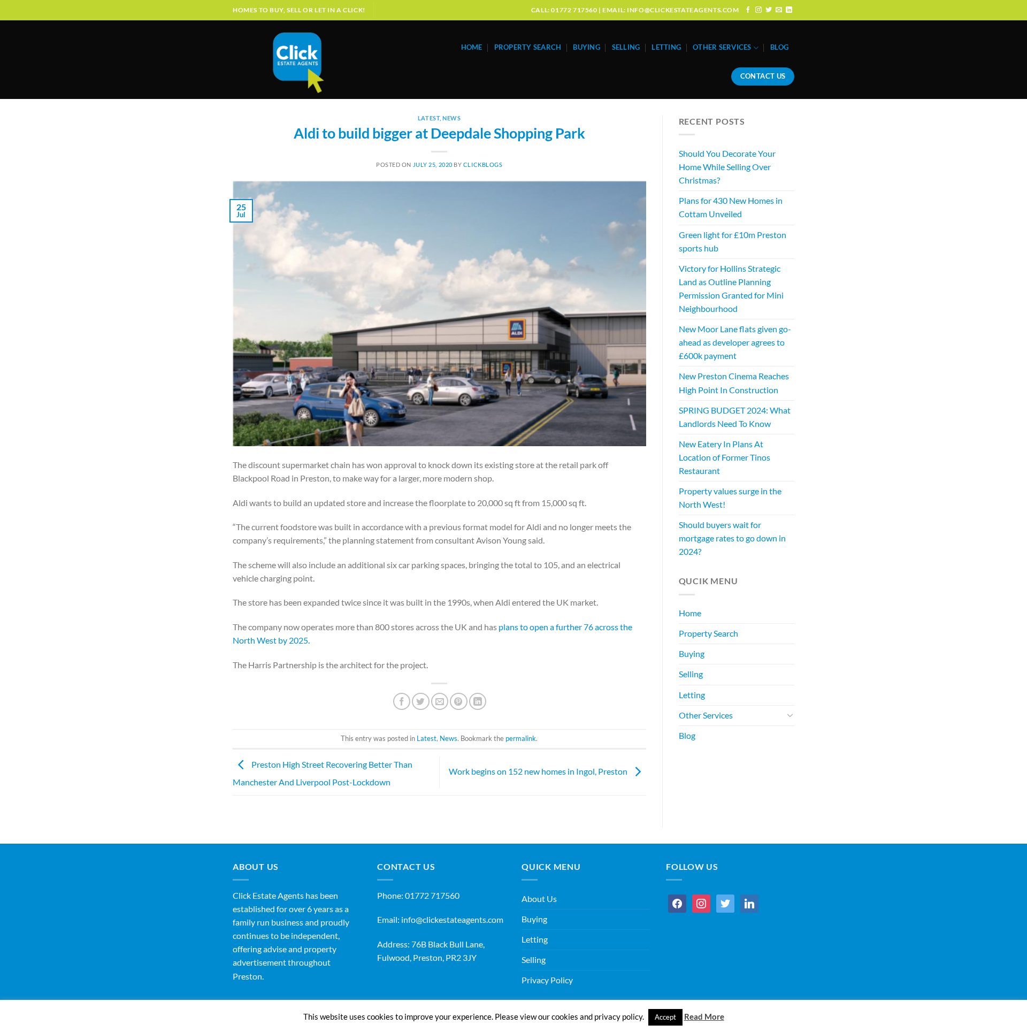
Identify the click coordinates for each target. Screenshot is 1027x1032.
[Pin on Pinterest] (458, 701)
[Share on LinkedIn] (477, 701)
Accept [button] (665, 1017)
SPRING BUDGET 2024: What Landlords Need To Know (735, 417)
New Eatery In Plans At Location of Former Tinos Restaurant (724, 457)
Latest (429, 117)
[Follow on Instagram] (758, 9)
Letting (666, 47)
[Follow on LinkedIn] (789, 9)
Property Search (528, 47)
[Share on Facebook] (401, 701)
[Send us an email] (779, 9)
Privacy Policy (547, 980)
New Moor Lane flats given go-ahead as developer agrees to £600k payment (735, 342)
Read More (704, 1016)
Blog (779, 47)
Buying (586, 47)
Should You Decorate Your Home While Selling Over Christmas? (727, 167)
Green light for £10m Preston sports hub (732, 241)
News (451, 117)
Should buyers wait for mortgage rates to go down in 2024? (732, 538)
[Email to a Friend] (439, 701)
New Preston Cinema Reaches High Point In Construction (734, 382)
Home (471, 47)
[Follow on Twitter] (768, 9)
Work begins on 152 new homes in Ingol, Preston (539, 771)
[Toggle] (790, 715)
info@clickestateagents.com (452, 919)
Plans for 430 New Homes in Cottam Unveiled (731, 207)
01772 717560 (432, 895)
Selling (626, 47)
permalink (520, 739)
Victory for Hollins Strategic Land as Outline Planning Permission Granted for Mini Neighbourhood (731, 289)
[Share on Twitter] (420, 701)
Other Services (722, 47)
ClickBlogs (483, 164)
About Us (539, 899)
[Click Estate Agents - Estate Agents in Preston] (322, 59)
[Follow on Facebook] (748, 9)
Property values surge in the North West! (730, 497)
